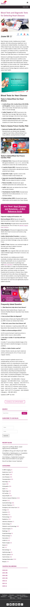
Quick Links (25, 7)
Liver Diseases (6, 477)
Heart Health (5, 474)
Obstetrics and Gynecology (9, 526)
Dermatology (5, 549)
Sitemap (19, 598)
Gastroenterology (7, 502)
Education (11, 595)
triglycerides (18, 163)
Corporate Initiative (21, 595)
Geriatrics (4, 512)
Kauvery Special (6, 554)
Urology (4, 510)
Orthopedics (5, 486)
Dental (4, 545)
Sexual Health (5, 495)
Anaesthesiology (6, 533)
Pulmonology (5, 517)
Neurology (5, 481)
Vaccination (5, 538)
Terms (15, 596)
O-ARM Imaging (6, 470)
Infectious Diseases (7, 521)
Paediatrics (5, 519)
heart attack (24, 193)
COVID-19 (4, 540)
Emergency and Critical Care (9, 507)
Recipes (4, 561)
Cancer (4, 484)
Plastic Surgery (6, 542)
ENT (3, 547)
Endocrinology (6, 524)
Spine (3, 488)
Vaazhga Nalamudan (7, 559)
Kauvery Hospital (16, 601)
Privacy (10, 596)
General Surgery (6, 528)
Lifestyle (4, 500)
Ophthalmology (6, 552)
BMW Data (12, 598)
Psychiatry (5, 514)
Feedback (4, 595)
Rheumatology (6, 535)
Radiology (4, 531)
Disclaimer (3, 596)
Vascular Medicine (7, 505)
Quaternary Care (6, 472)
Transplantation (6, 479)
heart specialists (8, 264)
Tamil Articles (5, 557)
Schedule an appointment (14, 401)
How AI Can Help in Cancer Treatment (12, 461)
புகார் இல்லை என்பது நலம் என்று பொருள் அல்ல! (14, 450)
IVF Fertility (5, 493)
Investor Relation (24, 596)
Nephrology (5, 491)
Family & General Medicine (9, 498)
